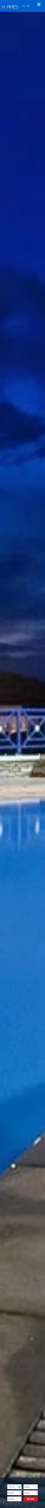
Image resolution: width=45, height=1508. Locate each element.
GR (28, 6)
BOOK (30, 1499)
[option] (22, 754)
